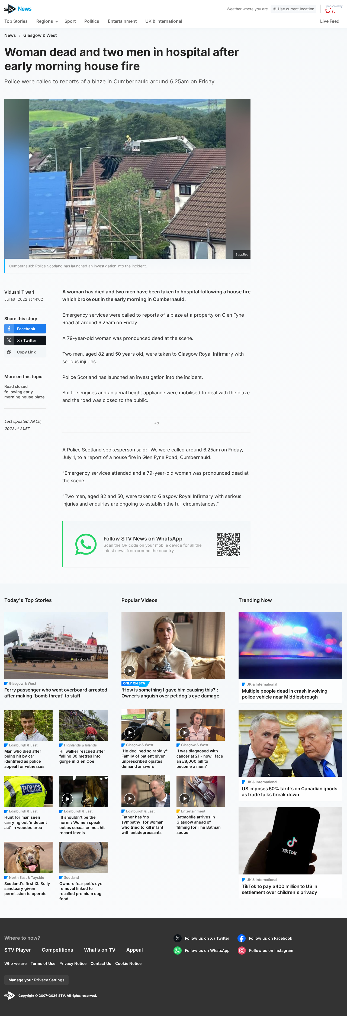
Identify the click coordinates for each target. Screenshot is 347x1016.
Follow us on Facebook (270, 938)
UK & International (163, 21)
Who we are (15, 963)
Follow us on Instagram (271, 950)
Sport (70, 21)
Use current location (296, 8)
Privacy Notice (72, 963)
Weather (234, 8)
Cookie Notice (128, 963)
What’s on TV (99, 950)
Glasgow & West (40, 35)
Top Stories (16, 21)
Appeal (134, 950)
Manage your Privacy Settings (36, 980)
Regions (44, 21)
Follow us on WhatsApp (207, 950)
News (10, 35)
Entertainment (122, 21)
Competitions (57, 950)
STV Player (17, 950)
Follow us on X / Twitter (207, 938)
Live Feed (329, 21)
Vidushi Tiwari (19, 292)
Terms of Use (43, 963)
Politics (91, 21)
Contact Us (101, 963)
